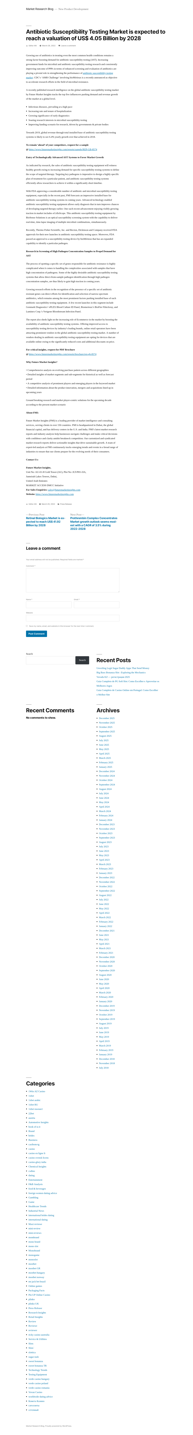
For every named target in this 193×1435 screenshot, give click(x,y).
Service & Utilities (37, 1339)
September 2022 (107, 890)
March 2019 (105, 1045)
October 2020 (105, 966)
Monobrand (34, 1250)
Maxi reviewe (35, 1224)
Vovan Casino (35, 1392)
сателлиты (33, 1405)
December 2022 (107, 877)
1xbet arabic (34, 1100)
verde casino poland (38, 1383)
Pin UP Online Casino (39, 1294)
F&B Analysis (35, 1184)
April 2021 (104, 943)
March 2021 (105, 948)
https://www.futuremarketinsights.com (55, 494)
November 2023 (107, 828)
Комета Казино (36, 1401)
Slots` (31, 1348)
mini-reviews (34, 1233)
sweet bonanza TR (37, 1365)
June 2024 (104, 797)
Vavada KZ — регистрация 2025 (113, 677)
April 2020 (104, 988)
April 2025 (104, 753)
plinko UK (33, 1303)
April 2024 (104, 806)
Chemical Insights (37, 1166)
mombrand (33, 1237)
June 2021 (104, 935)
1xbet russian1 (35, 1109)
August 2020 (105, 974)
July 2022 (104, 899)
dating (31, 1175)
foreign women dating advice (42, 1193)
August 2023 (105, 842)
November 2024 (107, 775)
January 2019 (105, 1054)
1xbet (31, 1095)
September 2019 (107, 1019)
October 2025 (105, 727)
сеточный (33, 1410)
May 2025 (104, 749)
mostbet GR (34, 1268)
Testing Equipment (37, 1374)
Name (29, 599)
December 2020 (107, 957)
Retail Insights (35, 1317)
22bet (31, 1113)
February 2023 (106, 868)
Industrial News (36, 1210)
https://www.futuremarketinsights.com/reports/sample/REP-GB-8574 (63, 149)
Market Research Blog (39, 9)
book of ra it (34, 1126)
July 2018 (104, 1067)
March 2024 (105, 811)
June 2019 (104, 1032)
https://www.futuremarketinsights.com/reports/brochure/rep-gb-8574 (62, 354)
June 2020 (104, 979)
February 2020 (106, 996)
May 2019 (104, 1036)
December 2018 (107, 1059)
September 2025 (107, 731)
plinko (31, 1299)
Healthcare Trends (37, 1206)
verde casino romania (38, 1387)
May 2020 (104, 983)
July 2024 (104, 793)
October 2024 (105, 780)
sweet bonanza (35, 1361)
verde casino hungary (38, 1379)
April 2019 (104, 1041)
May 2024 (104, 802)
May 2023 (104, 855)
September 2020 (107, 970)
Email (77, 599)
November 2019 (107, 1010)
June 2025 (104, 744)
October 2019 (105, 1014)
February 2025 (106, 762)
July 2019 (104, 1028)
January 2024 (105, 820)
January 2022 (105, 926)
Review (32, 1321)
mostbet (32, 1263)
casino (31, 1148)
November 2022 (107, 882)
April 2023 (104, 859)
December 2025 (107, 718)
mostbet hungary (36, 1272)
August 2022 (105, 895)
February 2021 (106, 952)
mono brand (34, 1241)
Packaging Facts (36, 1290)
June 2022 (104, 904)
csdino (31, 1171)
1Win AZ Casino (36, 1091)
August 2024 (105, 789)
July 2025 (104, 740)
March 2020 (105, 992)
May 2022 (104, 908)
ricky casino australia (38, 1334)
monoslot (33, 1259)
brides (31, 1135)
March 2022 (105, 917)
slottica (32, 1352)
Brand (31, 1131)
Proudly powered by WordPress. (58, 1426)
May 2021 (104, 939)
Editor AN (33, 46)
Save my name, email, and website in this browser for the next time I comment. (61, 626)
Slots (30, 1343)
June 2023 (104, 851)
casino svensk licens (38, 1157)
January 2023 (105, 873)
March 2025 (105, 758)
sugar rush (33, 1356)
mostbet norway (36, 1277)
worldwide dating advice (40, 1396)
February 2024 (106, 815)
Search (29, 653)
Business (32, 1140)
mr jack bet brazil (37, 1281)
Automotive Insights (38, 1122)
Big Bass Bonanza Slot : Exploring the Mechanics (121, 672)
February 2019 (106, 1050)
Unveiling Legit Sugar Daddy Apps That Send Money (122, 668)
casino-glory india (37, 1162)
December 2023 (107, 824)
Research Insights (37, 1312)
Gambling (33, 1197)
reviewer (32, 1330)
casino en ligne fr (36, 1153)
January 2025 (105, 767)
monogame (33, 1255)
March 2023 (105, 864)
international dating (38, 1219)
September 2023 (107, 837)
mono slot (33, 1246)
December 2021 (107, 930)
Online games (35, 1286)
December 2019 (107, 1005)
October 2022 (105, 886)
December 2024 (107, 771)
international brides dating (41, 1215)
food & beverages (37, 1188)
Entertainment (35, 1179)
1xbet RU (33, 1104)
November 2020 (107, 961)
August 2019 (105, 1023)
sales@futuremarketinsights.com (64, 489)
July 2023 (104, 846)
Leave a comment (68, 46)
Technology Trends (37, 1370)
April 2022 (104, 912)
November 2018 (107, 1063)
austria (31, 1118)
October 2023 (105, 833)
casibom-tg (33, 1144)
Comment (30, 566)
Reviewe (32, 1325)
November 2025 (107, 722)
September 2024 (107, 784)
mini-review (34, 1228)
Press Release (66, 504)
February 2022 (106, 921)
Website (29, 613)
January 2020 (105, 1001)
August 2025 (105, 735)
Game (31, 1202)
